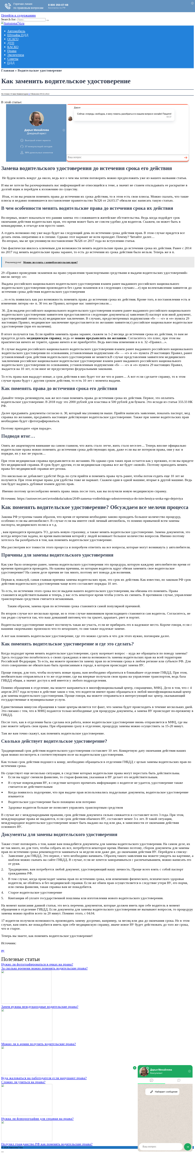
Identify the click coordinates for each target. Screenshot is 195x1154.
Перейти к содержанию (18, 15)
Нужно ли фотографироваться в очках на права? (37, 964)
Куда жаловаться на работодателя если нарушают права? (44, 1078)
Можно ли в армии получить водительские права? (38, 1044)
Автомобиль (16, 31)
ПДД (10, 63)
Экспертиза (15, 55)
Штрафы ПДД (17, 35)
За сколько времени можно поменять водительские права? (44, 968)
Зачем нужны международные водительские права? (39, 1006)
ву (2, 950)
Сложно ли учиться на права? (23, 1082)
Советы (12, 59)
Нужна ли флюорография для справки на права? (37, 1119)
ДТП (10, 43)
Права (11, 51)
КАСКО (12, 47)
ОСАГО (12, 39)
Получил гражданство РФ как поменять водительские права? (46, 1144)
